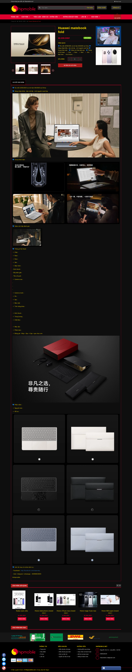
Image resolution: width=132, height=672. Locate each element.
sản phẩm (117, 18)
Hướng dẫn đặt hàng (70, 17)
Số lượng (61, 59)
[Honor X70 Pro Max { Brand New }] (44, 599)
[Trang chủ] (23, 8)
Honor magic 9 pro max (66, 611)
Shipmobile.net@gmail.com (107, 657)
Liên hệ (84, 17)
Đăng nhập (102, 7)
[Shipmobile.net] (23, 651)
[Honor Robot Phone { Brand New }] (22, 599)
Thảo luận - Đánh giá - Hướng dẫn (46, 17)
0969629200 (103, 654)
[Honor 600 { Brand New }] (110, 600)
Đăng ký (116, 7)
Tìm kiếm (90, 8)
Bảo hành (95, 17)
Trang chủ (14, 17)
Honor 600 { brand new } (110, 611)
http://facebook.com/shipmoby (30, 570)
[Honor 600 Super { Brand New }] (88, 599)
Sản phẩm (25, 17)
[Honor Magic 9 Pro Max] (66, 599)
